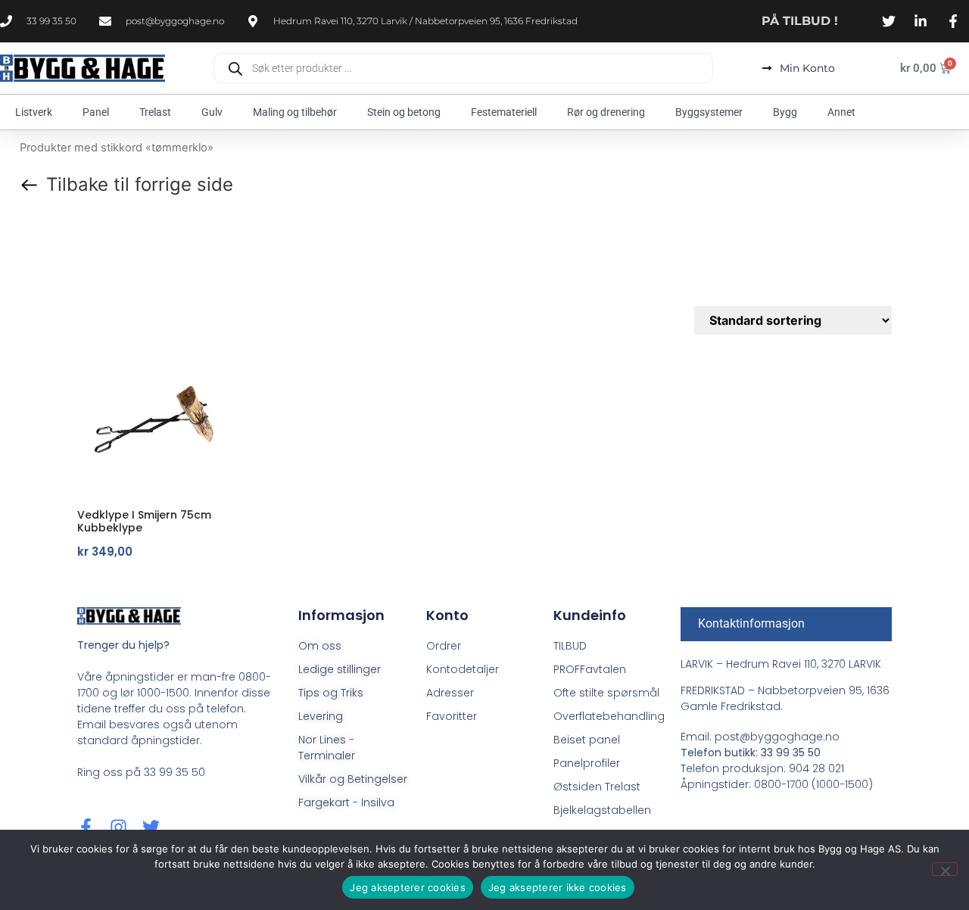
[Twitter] (151, 827)
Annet (841, 112)
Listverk (33, 112)
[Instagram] (118, 827)
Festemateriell (504, 112)
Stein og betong (404, 112)
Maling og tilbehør (295, 112)
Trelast (155, 112)
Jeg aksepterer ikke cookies (557, 887)
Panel (96, 112)
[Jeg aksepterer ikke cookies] (945, 869)
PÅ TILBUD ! (800, 21)
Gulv (212, 112)
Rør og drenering (606, 112)
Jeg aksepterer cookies (408, 887)
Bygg (785, 112)
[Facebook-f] (86, 827)
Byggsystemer (709, 112)
